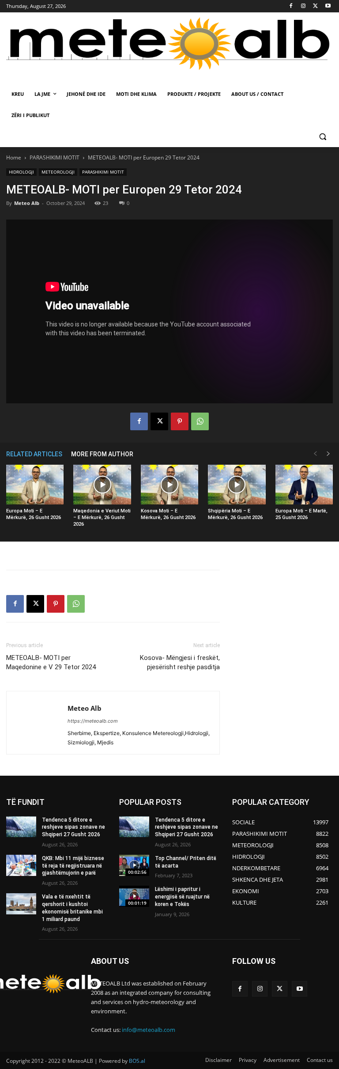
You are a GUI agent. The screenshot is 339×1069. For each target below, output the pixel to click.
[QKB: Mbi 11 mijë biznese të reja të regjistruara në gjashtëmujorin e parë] (21, 865)
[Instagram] (303, 6)
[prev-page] (315, 453)
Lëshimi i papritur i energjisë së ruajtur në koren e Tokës (182, 896)
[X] (315, 6)
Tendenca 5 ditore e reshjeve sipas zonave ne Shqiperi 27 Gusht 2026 (73, 827)
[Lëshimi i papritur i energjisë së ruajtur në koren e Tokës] (134, 896)
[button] (322, 136)
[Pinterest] (179, 421)
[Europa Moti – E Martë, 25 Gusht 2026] (304, 484)
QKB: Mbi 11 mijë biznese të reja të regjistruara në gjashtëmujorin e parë (73, 865)
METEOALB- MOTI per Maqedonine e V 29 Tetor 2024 (51, 662)
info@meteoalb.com (148, 1030)
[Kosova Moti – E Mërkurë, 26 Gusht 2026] (169, 484)
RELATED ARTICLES (34, 454)
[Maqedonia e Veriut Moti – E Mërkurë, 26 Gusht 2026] (102, 484)
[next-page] (328, 453)
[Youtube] (328, 6)
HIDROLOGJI (21, 172)
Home (13, 157)
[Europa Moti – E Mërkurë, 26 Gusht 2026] (35, 484)
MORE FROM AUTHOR (102, 454)
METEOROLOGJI (58, 172)
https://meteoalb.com (93, 721)
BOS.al (137, 1061)
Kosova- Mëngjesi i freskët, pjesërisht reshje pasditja (180, 662)
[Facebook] (291, 6)
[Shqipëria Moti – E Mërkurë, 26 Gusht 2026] (236, 484)
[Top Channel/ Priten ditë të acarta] (134, 865)
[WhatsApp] (200, 421)
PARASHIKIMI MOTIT (54, 157)
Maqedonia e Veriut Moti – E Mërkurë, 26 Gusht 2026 (102, 517)
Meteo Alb (26, 203)
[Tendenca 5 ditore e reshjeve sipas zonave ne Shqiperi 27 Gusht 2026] (21, 827)
